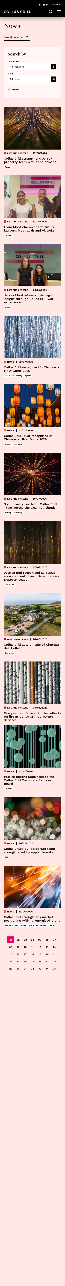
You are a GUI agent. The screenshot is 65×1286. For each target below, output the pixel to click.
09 (18, 947)
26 (39, 961)
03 (25, 939)
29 (10, 968)
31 (25, 968)
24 (25, 961)
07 (54, 939)
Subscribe (56, 4)
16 (18, 954)
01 (10, 939)
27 (47, 961)
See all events (13, 37)
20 (47, 954)
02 (18, 939)
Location (13, 61)
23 (18, 961)
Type (11, 73)
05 (39, 939)
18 (32, 954)
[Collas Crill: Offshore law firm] (17, 12)
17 (25, 954)
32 (32, 968)
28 (54, 961)
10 (25, 947)
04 (32, 939)
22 (10, 961)
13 (47, 947)
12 (39, 947)
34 (47, 968)
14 (54, 947)
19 (39, 954)
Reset (15, 89)
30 (18, 968)
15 (10, 954)
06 (47, 939)
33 (39, 968)
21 (54, 954)
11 (32, 947)
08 (10, 947)
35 (54, 968)
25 (32, 961)
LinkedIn (44, 4)
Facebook (40, 4)
